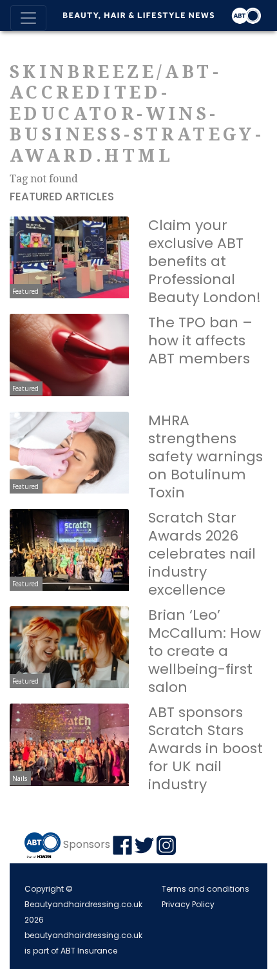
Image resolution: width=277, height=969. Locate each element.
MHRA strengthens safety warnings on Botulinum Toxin (205, 456)
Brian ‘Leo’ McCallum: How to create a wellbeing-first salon (204, 651)
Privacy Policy (188, 904)
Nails (19, 778)
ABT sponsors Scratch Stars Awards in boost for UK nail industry (205, 748)
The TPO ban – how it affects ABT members (200, 340)
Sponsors (86, 844)
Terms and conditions (205, 888)
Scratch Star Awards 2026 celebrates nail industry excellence (202, 554)
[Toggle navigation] (28, 18)
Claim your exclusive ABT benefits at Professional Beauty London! (204, 261)
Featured (25, 291)
